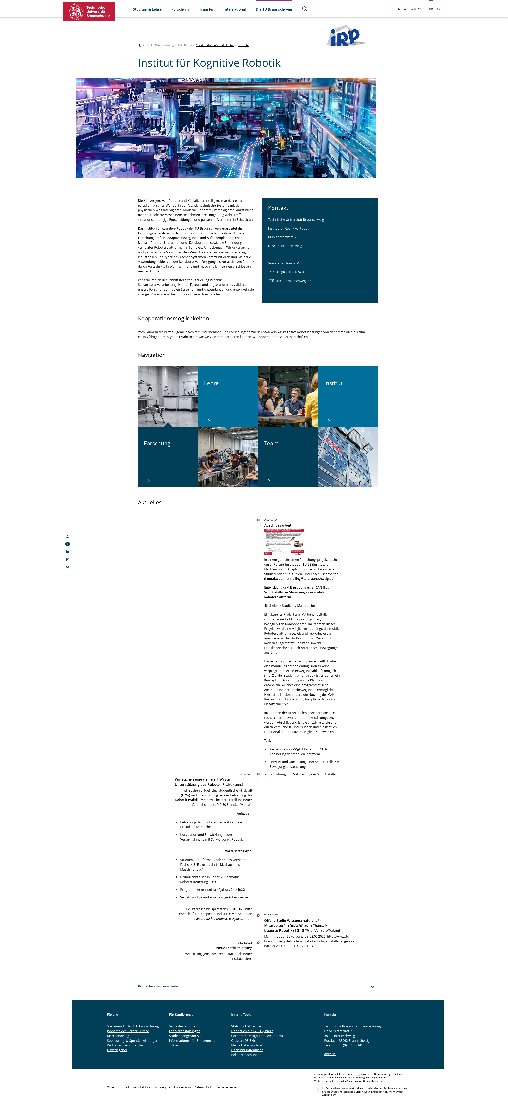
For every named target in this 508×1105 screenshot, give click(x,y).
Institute (243, 45)
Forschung (180, 9)
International (235, 9)
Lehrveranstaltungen (184, 1031)
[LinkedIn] (68, 552)
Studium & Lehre (147, 9)
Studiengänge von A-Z (185, 1036)
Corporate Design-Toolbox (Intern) (257, 1036)
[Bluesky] (68, 567)
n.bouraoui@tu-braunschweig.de (217, 918)
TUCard (174, 1045)
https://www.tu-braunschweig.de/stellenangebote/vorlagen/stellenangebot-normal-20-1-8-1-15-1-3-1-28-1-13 (309, 941)
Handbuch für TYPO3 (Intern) (252, 1031)
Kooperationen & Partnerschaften (282, 337)
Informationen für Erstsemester (193, 1040)
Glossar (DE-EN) (243, 1040)
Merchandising (118, 1036)
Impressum (182, 1087)
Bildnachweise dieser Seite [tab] (158, 986)
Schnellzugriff (407, 9)
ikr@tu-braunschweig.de (293, 281)
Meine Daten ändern (246, 1045)
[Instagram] (68, 536)
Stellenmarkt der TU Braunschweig (133, 1026)
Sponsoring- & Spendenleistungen (132, 1040)
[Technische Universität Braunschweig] (89, 11)
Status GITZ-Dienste (246, 1026)
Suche (305, 8)
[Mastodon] (68, 559)
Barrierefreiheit (227, 1087)
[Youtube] (68, 544)
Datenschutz (203, 1087)
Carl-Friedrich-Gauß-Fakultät (215, 45)
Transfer (206, 9)
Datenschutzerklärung (375, 1081)
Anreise (330, 1054)
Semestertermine (182, 1026)
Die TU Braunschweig (274, 9)
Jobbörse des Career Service (128, 1031)
